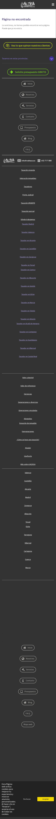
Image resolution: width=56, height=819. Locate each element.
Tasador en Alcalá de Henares (28, 323)
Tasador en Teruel (28, 265)
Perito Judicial (28, 195)
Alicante (28, 489)
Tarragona (28, 535)
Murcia (28, 567)
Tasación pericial (28, 211)
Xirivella (5, 625)
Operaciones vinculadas (28, 410)
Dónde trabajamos (28, 219)
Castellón (28, 481)
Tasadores (28, 186)
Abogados (28, 418)
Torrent (5, 730)
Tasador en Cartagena (28, 332)
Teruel (28, 522)
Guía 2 (4, 364)
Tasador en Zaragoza (28, 257)
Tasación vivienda (28, 170)
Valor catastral (28, 377)
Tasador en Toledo (28, 311)
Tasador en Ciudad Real (28, 356)
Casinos (5, 771)
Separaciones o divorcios (28, 402)
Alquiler (28, 448)
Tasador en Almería (28, 319)
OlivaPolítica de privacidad (12, 576)
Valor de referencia (28, 386)
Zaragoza (28, 505)
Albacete (27, 514)
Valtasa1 (5, 779)
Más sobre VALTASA (28, 464)
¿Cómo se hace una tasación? (28, 439)
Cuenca (28, 559)
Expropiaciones (28, 431)
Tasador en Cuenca (28, 269)
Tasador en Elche (28, 294)
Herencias (28, 394)
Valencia (28, 472)
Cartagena (28, 551)
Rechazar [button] (27, 799)
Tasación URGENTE (28, 203)
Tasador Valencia (27, 232)
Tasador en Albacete (28, 278)
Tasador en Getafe (28, 286)
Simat (4, 609)
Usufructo (28, 456)
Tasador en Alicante (28, 240)
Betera (4, 747)
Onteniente (6, 633)
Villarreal (28, 543)
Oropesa (5, 592)
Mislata (4, 755)
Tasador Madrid (28, 224)
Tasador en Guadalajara (28, 340)
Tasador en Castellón (28, 248)
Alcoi (4, 600)
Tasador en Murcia (28, 302)
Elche (28, 526)
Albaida (5, 642)
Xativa (4, 763)
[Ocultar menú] (53, 4)
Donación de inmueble (28, 423)
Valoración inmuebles (28, 178)
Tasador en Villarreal (28, 348)
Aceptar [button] (45, 799)
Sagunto (5, 617)
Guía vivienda (7, 369)
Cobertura (6, 584)
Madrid (28, 497)
